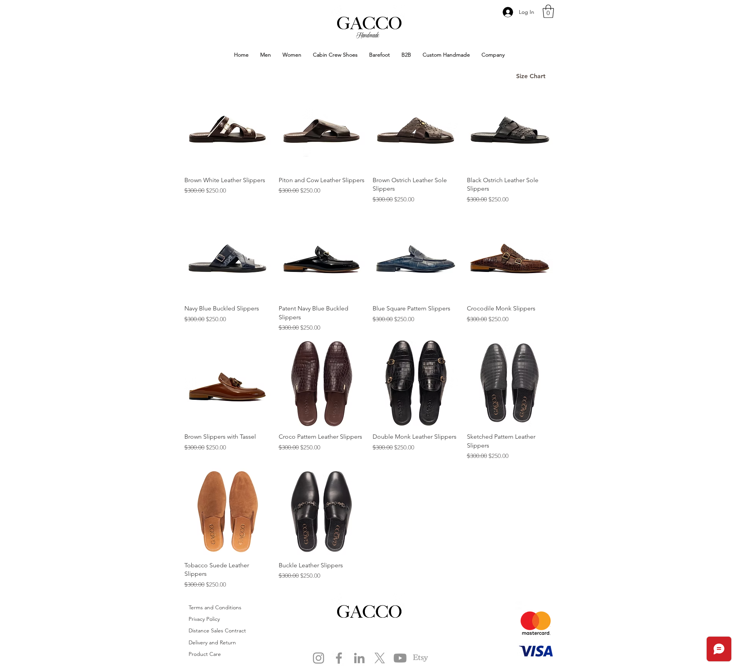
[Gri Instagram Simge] (318, 658)
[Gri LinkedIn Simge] (359, 658)
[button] (548, 11)
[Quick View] (227, 126)
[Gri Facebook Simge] (338, 658)
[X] (379, 658)
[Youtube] (400, 658)
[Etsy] (420, 658)
